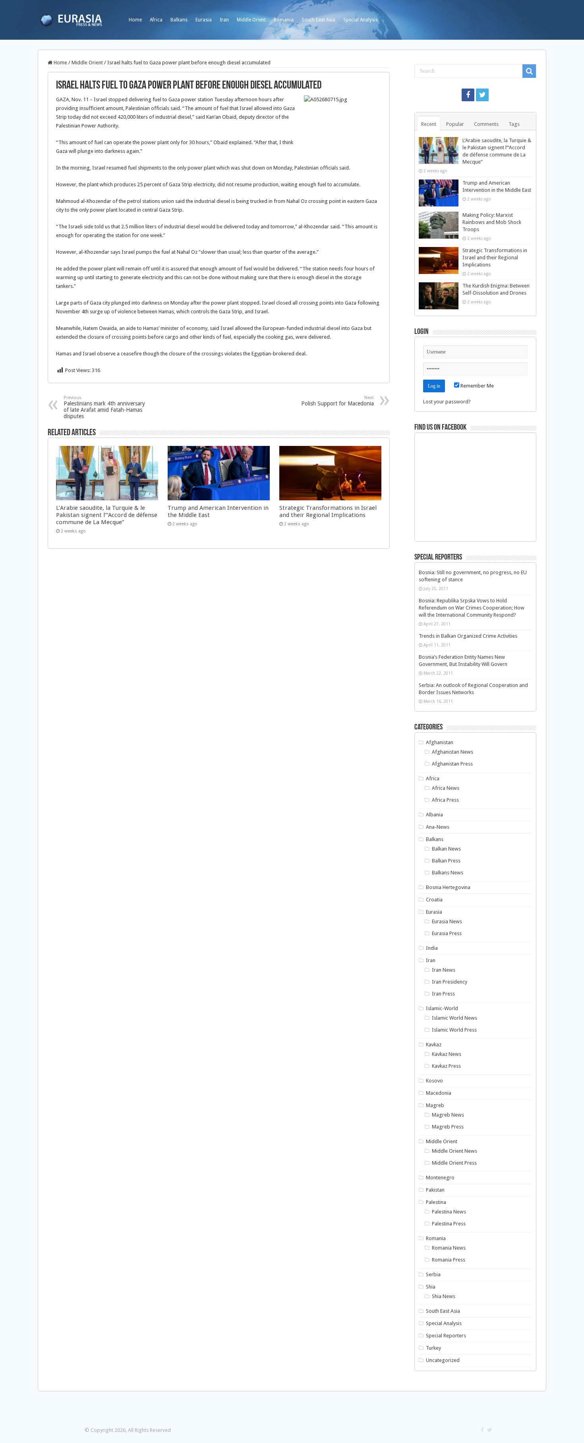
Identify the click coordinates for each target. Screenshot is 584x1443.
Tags (514, 124)
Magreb (435, 1105)
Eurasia (203, 20)
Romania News (449, 1248)
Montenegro (440, 1178)
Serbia (433, 1274)
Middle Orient (251, 20)
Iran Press (443, 994)
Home (135, 20)
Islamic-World (442, 1008)
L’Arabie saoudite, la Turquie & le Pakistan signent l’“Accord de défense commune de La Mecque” (106, 515)
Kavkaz (433, 1045)
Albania (434, 815)
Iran (224, 20)
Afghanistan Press (452, 764)
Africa (156, 20)
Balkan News (446, 849)
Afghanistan (439, 742)
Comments (486, 124)
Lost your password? (447, 402)
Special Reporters (446, 1336)
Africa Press (445, 800)
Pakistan (435, 1190)
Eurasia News (447, 921)
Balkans (179, 20)
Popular (455, 124)
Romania (284, 20)
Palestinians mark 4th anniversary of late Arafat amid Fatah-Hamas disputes (104, 407)
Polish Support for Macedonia (337, 401)
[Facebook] (468, 95)
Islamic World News (454, 1018)
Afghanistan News (452, 752)
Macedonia (438, 1093)
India (432, 948)
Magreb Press (448, 1127)
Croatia (434, 900)
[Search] (529, 71)
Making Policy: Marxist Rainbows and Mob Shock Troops (491, 222)
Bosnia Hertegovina (448, 887)
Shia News (443, 1296)
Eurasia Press (447, 933)
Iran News (443, 970)
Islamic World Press (454, 1030)
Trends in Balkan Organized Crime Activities (468, 636)
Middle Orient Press (454, 1163)
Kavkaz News (446, 1054)
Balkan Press (446, 861)
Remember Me (476, 386)
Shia (430, 1287)
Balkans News (447, 873)
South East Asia (318, 20)
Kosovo (434, 1081)
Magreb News (448, 1115)
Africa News (445, 788)
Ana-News (437, 827)
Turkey (433, 1348)
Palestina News (449, 1212)
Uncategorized (443, 1360)
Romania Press (448, 1260)
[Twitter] (482, 95)
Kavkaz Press (446, 1066)
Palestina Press (449, 1224)
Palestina (436, 1202)
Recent (428, 124)
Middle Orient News (454, 1151)
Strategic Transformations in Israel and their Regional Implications (328, 511)
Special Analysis (360, 20)
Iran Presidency (449, 982)
